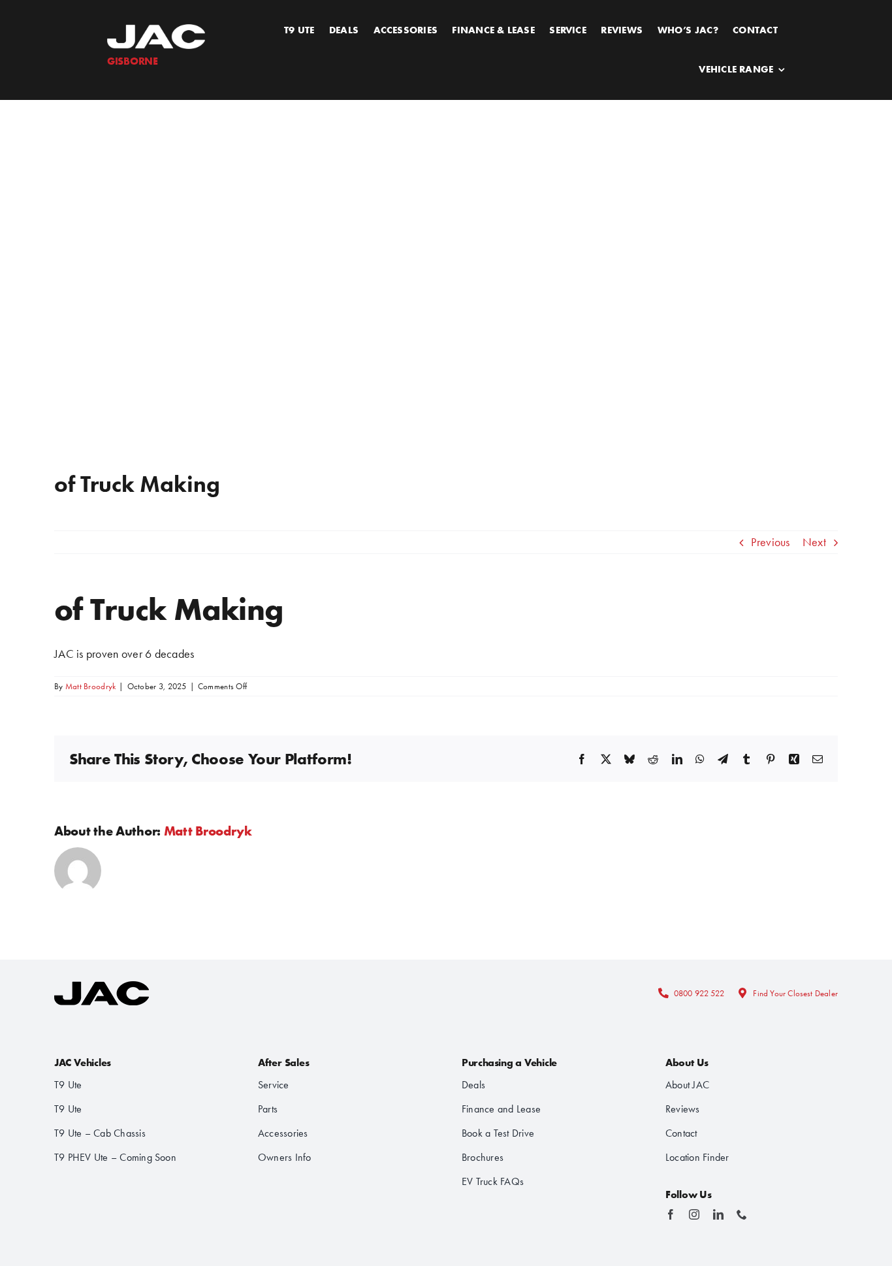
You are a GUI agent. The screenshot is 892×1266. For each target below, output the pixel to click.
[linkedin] (718, 1214)
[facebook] (670, 1214)
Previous (770, 542)
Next (814, 542)
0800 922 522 (699, 993)
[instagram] (694, 1214)
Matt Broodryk (90, 686)
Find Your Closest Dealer (795, 993)
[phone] (742, 1214)
